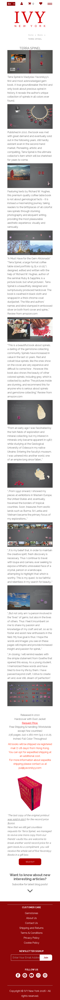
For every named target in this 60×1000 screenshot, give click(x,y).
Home (31, 35)
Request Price (30, 723)
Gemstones (31, 913)
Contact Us (31, 923)
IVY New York (31, 991)
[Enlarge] (30, 61)
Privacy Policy (31, 937)
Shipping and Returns (31, 928)
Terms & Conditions (31, 932)
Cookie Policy (31, 942)
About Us (31, 918)
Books (40, 35)
